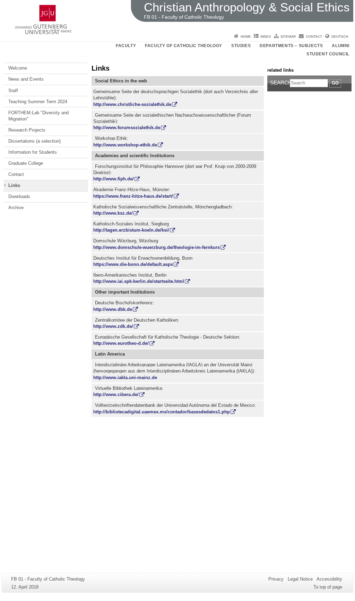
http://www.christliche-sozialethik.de (132, 104)
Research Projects (26, 130)
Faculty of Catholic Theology (183, 45)
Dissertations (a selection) (34, 141)
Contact (314, 36)
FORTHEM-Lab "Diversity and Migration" (38, 116)
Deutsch (339, 36)
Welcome (17, 68)
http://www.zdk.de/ (113, 326)
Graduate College (25, 163)
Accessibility (329, 579)
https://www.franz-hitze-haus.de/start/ (133, 196)
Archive (16, 207)
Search (280, 83)
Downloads (19, 196)
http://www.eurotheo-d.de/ (121, 343)
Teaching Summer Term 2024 (37, 101)
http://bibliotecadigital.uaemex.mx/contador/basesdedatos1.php (161, 411)
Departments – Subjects (291, 45)
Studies (241, 45)
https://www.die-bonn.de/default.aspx (133, 264)
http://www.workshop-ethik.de (125, 144)
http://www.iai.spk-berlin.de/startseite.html (138, 281)
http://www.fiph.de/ (113, 178)
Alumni (340, 45)
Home (246, 36)
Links (14, 185)
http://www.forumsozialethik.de (126, 127)
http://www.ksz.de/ (113, 213)
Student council (327, 54)
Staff (13, 90)
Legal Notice (300, 579)
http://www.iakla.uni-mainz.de (125, 377)
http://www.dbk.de (112, 309)
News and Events (26, 79)
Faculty (126, 45)
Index (265, 36)
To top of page (327, 587)
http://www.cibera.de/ (116, 394)
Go (335, 83)
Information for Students (32, 152)
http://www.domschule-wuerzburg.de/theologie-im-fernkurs (156, 247)
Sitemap (288, 36)
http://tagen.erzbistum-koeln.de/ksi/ (131, 230)
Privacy (276, 579)
